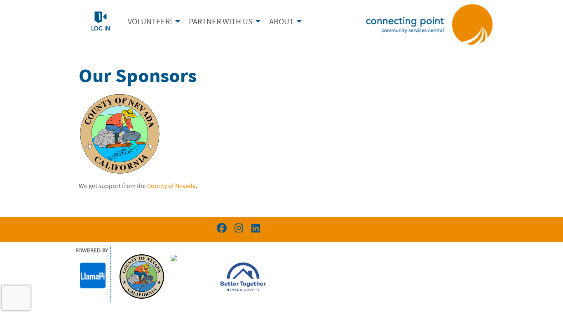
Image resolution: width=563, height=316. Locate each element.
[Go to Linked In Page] (254, 228)
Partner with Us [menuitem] (221, 21)
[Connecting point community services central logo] (429, 24)
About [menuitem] (281, 21)
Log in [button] (100, 29)
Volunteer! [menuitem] (150, 21)
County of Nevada (171, 185)
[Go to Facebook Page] (220, 228)
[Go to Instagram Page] (237, 228)
